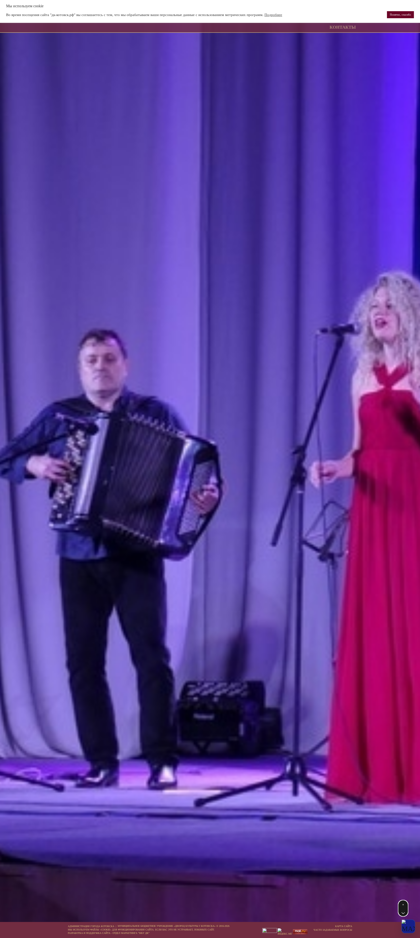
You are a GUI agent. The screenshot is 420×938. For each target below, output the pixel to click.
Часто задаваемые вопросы (333, 930)
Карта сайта (343, 926)
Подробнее (273, 15)
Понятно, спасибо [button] (400, 14)
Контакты (343, 27)
